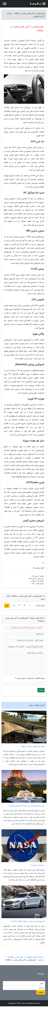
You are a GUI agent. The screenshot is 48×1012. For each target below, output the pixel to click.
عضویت (41, 992)
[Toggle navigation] (4, 3)
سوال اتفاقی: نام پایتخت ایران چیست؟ (30, 678)
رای (7, 605)
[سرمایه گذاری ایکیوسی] (38, 4)
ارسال (41, 690)
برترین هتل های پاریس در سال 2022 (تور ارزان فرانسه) (27, 806)
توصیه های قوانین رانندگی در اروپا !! (33, 746)
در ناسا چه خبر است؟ (38, 865)
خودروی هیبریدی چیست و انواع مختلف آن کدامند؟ (28, 921)
